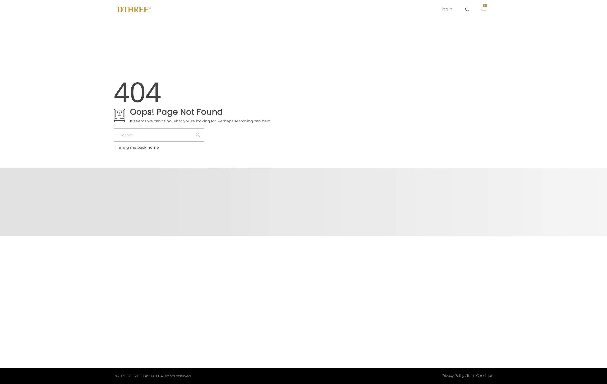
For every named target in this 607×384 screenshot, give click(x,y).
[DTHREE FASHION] (133, 9)
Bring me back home (138, 147)
